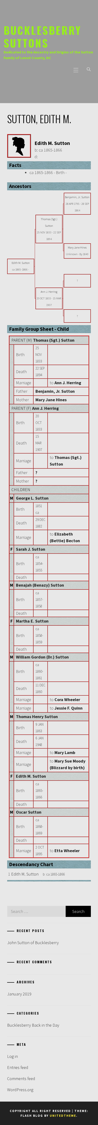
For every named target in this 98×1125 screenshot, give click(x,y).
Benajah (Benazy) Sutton (40, 585)
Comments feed (21, 1078)
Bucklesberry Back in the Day (33, 1025)
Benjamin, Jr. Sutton (55, 391)
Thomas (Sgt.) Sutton (53, 340)
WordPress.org (20, 1089)
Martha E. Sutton (32, 621)
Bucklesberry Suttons (42, 36)
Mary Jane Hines (51, 399)
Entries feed (17, 1067)
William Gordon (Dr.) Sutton (42, 657)
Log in (12, 1056)
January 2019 (19, 994)
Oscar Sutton (28, 812)
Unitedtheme (63, 1116)
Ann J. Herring (45, 408)
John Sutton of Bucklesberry (33, 942)
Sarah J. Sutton (30, 549)
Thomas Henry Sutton (37, 716)
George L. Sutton (32, 498)
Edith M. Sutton (31, 776)
